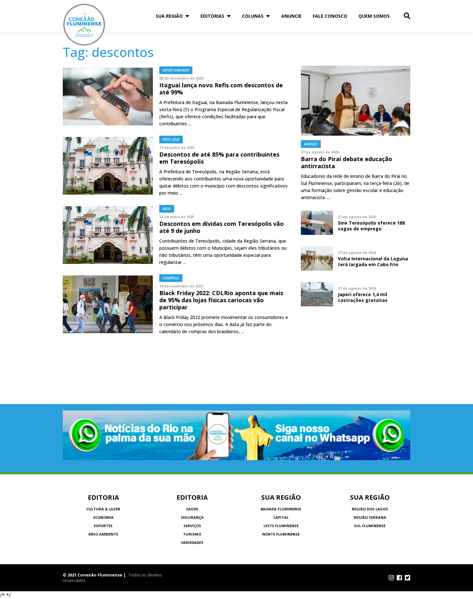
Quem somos (374, 16)
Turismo (192, 534)
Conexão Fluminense (84, 24)
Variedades (192, 542)
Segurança (192, 517)
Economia (103, 517)
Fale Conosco (330, 16)
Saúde (192, 509)
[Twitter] (407, 578)
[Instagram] (391, 578)
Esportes (103, 525)
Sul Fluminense (369, 525)
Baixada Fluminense (281, 509)
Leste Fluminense (281, 525)
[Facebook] (399, 578)
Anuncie (291, 16)
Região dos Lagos (370, 509)
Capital (281, 517)
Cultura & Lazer (103, 509)
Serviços (192, 525)
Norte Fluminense (281, 534)
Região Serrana (370, 517)
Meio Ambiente (103, 534)
